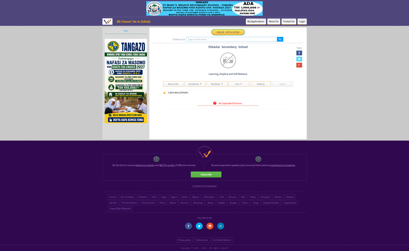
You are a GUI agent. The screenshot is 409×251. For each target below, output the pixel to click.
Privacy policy (184, 240)
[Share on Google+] (299, 65)
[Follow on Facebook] (188, 226)
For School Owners (222, 240)
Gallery (260, 84)
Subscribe (206, 174)
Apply (282, 84)
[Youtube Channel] (220, 226)
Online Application (228, 32)
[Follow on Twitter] (199, 226)
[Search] (280, 39)
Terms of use (202, 240)
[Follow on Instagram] (209, 226)
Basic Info (173, 84)
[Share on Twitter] (299, 59)
